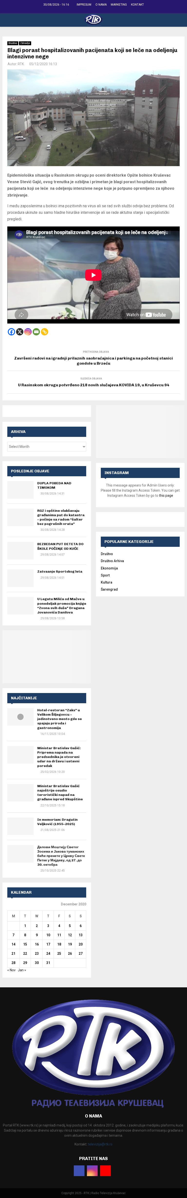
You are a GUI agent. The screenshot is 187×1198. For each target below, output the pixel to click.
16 (37, 944)
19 (70, 944)
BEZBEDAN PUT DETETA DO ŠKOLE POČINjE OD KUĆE (60, 546)
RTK (21, 64)
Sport (105, 575)
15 (25, 944)
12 (70, 935)
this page (166, 495)
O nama (101, 4)
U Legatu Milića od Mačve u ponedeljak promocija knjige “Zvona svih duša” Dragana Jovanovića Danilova (61, 605)
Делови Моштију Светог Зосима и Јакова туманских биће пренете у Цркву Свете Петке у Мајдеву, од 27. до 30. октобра (61, 856)
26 (70, 953)
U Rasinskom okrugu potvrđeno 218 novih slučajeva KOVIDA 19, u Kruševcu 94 (93, 385)
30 (37, 963)
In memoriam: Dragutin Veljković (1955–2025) (57, 822)
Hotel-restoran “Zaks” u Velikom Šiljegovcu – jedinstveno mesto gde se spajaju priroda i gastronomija (59, 719)
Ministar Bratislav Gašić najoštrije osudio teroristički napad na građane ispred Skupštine (60, 793)
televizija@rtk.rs (100, 1144)
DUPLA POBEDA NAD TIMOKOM (54, 485)
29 (25, 963)
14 (13, 944)
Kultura (106, 582)
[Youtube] (105, 1170)
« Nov (11, 970)
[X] (19, 331)
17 (48, 944)
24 (48, 953)
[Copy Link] (44, 331)
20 (81, 944)
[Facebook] (11, 331)
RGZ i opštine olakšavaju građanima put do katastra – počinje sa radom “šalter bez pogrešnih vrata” (60, 517)
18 (59, 944)
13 (81, 935)
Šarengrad (109, 589)
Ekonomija (109, 568)
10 (48, 935)
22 (25, 953)
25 (59, 953)
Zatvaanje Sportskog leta (59, 571)
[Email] (36, 331)
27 (81, 953)
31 (48, 963)
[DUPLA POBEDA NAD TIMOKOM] (20, 490)
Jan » (22, 970)
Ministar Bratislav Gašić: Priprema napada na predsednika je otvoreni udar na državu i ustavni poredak (59, 757)
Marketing (119, 4)
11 (59, 935)
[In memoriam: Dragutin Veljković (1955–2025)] (20, 826)
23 (37, 953)
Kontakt (137, 4)
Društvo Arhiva (112, 561)
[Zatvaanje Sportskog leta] (20, 578)
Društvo (13, 43)
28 (13, 963)
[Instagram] (28, 331)
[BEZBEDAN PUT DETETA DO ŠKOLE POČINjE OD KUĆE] (20, 550)
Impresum (84, 4)
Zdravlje (25, 43)
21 (13, 953)
